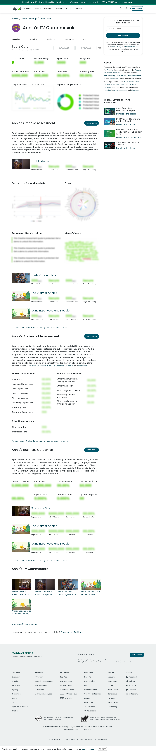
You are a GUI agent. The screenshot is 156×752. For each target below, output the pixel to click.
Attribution (39, 689)
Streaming (16, 694)
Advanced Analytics (43, 694)
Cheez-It (69, 366)
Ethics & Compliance (88, 739)
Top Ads (63, 677)
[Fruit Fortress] (21, 164)
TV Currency (89, 706)
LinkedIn (132, 689)
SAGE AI (15, 711)
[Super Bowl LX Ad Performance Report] (109, 111)
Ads (84, 39)
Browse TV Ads (66, 685)
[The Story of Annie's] (21, 295)
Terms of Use (130, 47)
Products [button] (37, 8)
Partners (111, 698)
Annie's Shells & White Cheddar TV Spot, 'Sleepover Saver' (20, 593)
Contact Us (112, 694)
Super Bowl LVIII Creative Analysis (127, 143)
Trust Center (103, 739)
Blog (86, 685)
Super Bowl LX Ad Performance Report (125, 109)
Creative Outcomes (92, 694)
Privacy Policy (116, 47)
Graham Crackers (111, 84)
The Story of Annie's (44, 293)
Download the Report (126, 114)
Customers (112, 681)
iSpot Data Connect (20, 706)
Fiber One (82, 366)
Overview (16, 39)
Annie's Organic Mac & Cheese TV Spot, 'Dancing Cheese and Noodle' (21, 612)
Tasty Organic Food (44, 275)
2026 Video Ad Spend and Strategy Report (128, 120)
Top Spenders (66, 681)
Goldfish (47, 366)
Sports (14, 698)
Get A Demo (137, 8)
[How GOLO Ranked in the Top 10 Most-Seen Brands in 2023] (109, 133)
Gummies (135, 81)
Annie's (110, 70)
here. (111, 726)
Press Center (113, 689)
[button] (77, 48)
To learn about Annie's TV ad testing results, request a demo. (40, 327)
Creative (33, 39)
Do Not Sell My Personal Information (77, 729)
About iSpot (112, 677)
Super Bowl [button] (77, 8)
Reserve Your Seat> (124, 2)
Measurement (41, 685)
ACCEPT (102, 749)
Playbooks (88, 702)
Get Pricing (112, 706)
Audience (51, 39)
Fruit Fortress (40, 161)
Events (87, 698)
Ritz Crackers (58, 366)
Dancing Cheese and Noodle (50, 310)
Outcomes (69, 39)
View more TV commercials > (25, 624)
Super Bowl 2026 (67, 689)
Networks (16, 685)
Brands (15, 681)
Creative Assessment (44, 681)
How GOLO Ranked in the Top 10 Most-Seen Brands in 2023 (129, 131)
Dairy (122, 84)
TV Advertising (90, 711)
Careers (111, 685)
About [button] (68, 8)
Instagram (133, 694)
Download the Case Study (128, 137)
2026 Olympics (66, 698)
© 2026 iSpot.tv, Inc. (56, 739)
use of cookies (88, 749)
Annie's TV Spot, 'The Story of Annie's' (90, 593)
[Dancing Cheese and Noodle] (21, 313)
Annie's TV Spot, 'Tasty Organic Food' (67, 593)
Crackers (127, 81)
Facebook (108, 90)
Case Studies (89, 681)
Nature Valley (36, 366)
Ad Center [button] (48, 8)
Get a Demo (92, 123)
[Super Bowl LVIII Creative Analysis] (109, 145)
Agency (15, 689)
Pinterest (135, 90)
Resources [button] (59, 8)
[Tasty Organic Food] (21, 278)
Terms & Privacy (71, 739)
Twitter (116, 90)
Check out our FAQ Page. (72, 632)
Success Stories (90, 689)
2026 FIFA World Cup (68, 694)
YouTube (123, 90)
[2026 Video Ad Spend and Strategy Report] (109, 122)
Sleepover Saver (42, 508)
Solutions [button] (27, 8)
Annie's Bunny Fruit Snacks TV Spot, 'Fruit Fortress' (44, 593)
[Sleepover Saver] (21, 511)
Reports (87, 677)
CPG (13, 702)
